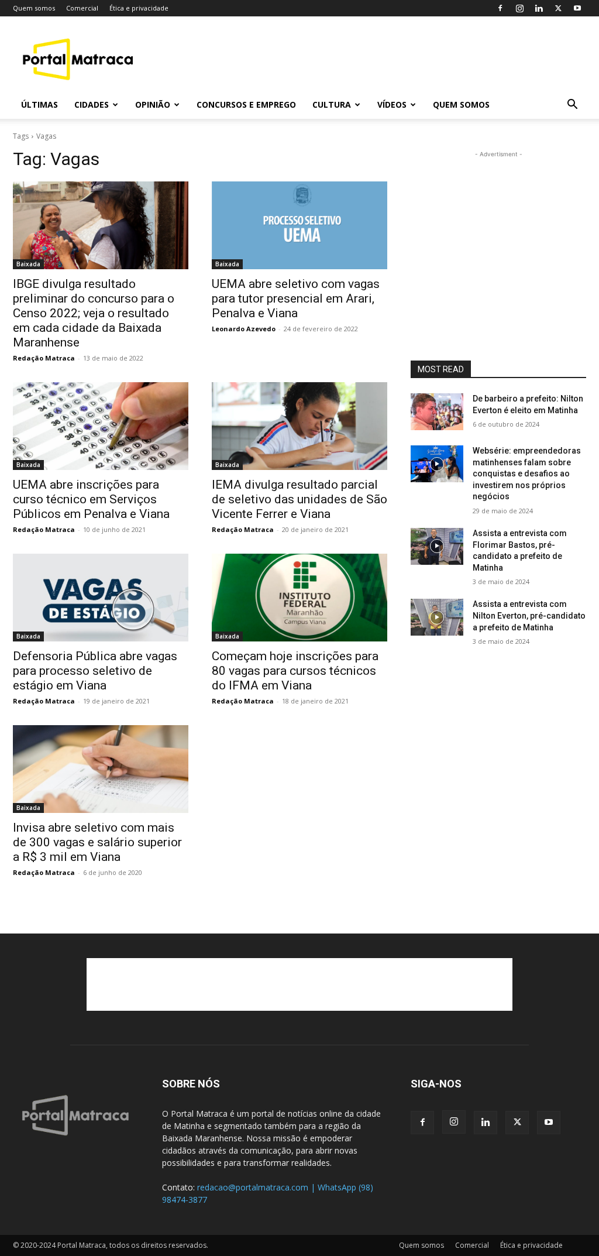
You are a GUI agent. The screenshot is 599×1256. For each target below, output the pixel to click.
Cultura (331, 104)
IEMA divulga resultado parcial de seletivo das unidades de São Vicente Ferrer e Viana (299, 499)
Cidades (91, 104)
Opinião (152, 104)
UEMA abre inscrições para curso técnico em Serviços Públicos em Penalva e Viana (91, 499)
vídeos (392, 104)
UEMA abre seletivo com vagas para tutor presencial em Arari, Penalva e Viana (296, 298)
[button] (572, 105)
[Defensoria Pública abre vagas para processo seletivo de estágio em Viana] (100, 597)
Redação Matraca (44, 358)
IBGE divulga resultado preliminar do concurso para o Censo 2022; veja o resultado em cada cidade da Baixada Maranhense (93, 313)
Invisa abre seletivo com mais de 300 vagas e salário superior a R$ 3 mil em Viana (97, 842)
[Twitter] (558, 8)
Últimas (39, 104)
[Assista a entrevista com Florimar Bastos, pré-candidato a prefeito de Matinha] (437, 546)
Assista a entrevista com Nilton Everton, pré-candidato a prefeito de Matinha (529, 615)
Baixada (28, 264)
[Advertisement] (373, 59)
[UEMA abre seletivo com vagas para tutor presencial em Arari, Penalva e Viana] (299, 225)
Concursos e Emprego (246, 104)
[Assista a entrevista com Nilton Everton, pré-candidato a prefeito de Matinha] (437, 617)
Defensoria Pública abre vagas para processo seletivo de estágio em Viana (95, 670)
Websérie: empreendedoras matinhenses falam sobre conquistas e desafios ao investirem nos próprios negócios (527, 473)
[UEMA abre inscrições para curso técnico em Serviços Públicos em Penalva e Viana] (100, 426)
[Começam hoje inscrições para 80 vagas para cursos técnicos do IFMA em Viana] (299, 597)
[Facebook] (500, 8)
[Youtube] (577, 8)
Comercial (82, 8)
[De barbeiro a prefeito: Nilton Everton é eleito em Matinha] (437, 411)
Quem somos (34, 8)
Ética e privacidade (138, 8)
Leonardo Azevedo (244, 328)
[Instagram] (519, 8)
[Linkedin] (539, 8)
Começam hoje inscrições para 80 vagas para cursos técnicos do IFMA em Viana (295, 670)
